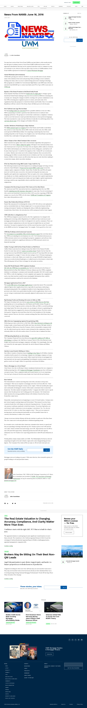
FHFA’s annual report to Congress (16, 127)
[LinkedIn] (7, 503)
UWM (5, 87)
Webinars (61, 6)
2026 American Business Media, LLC (12, 704)
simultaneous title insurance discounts (20, 191)
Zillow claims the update (23, 144)
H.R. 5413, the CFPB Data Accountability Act (16, 268)
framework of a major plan (33, 93)
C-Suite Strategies (9, 683)
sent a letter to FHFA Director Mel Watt (38, 302)
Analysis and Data (10, 622)
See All (79, 13)
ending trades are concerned (17, 110)
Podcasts (69, 6)
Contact (71, 704)
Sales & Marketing (9, 685)
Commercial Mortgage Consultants (30, 370)
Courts (48, 623)
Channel (7, 672)
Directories (20, 6)
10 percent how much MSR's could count (31, 168)
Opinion (7, 689)
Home (6, 665)
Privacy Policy (80, 704)
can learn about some (10, 121)
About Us (63, 704)
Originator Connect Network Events (52, 666)
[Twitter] (12, 503)
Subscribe (76, 2)
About (46, 663)
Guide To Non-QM (29, 677)
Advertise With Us (53, 704)
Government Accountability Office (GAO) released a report (23, 234)
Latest (5, 6)
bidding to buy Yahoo (34, 353)
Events (12, 6)
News (5, 663)
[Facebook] (5, 503)
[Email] (15, 503)
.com (8, 87)
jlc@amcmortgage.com (10, 480)
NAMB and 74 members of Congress (41, 195)
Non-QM (45, 6)
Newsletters (67, 2)
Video (76, 6)
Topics (52, 6)
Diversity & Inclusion (10, 696)
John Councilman (15, 55)
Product (7, 670)
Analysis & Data (30, 6)
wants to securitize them (29, 251)
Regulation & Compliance (11, 678)
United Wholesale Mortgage (35, 70)
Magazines (27, 665)
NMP (82, 6)
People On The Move (31, 622)
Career (7, 687)
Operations (8, 691)
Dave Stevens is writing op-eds (43, 323)
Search (81, 2)
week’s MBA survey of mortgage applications (19, 285)
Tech (38, 6)
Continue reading (8, 545)
